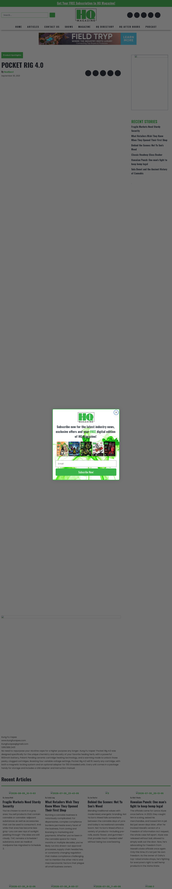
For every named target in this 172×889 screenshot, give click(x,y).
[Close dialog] (116, 412)
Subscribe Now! (86, 472)
